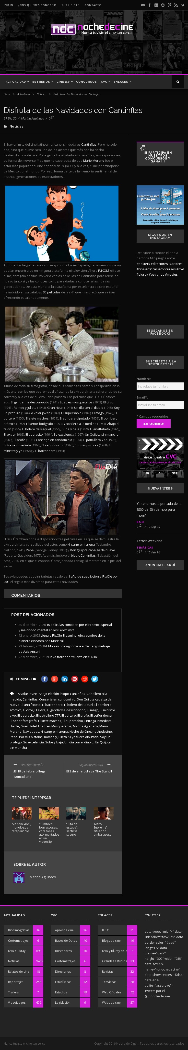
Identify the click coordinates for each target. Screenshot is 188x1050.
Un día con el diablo (79, 742)
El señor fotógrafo (23, 721)
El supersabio (73, 721)
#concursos (167, 269)
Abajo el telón (49, 693)
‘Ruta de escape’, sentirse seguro (72, 829)
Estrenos (41, 81)
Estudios (61, 992)
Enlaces (121, 81)
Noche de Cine (80, 731)
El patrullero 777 (48, 715)
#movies (171, 274)
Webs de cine (111, 1002)
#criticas (151, 269)
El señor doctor (101, 715)
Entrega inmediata (98, 721)
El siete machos (49, 721)
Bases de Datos (66, 941)
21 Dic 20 (10, 118)
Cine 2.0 (63, 81)
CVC (104, 81)
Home (7, 94)
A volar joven (27, 693)
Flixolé (14, 726)
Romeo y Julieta (55, 737)
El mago (92, 710)
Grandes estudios (114, 961)
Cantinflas (30, 699)
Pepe (14, 737)
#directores (159, 263)
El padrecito (26, 715)
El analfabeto (31, 704)
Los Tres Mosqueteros (54, 726)
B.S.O (140, 522)
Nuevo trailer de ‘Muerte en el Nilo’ (72, 657)
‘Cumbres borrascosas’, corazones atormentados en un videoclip (49, 833)
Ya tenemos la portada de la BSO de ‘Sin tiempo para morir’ (159, 509)
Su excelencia (33, 742)
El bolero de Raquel (78, 704)
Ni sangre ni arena (54, 731)
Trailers (13, 992)
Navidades (31, 731)
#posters (143, 263)
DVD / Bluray (16, 951)
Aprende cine (64, 930)
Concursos (86, 81)
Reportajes (15, 982)
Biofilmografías (18, 930)
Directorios (63, 972)
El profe (83, 715)
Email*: (142, 397)
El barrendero (52, 704)
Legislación (62, 1002)
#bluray (142, 274)
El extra (40, 710)
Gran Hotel (29, 726)
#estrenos (156, 274)
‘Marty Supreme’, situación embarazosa (102, 829)
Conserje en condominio (57, 699)
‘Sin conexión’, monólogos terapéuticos (21, 827)
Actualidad (16, 81)
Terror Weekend (149, 541)
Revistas (107, 972)
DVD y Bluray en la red (117, 951)
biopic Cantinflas (72, 693)
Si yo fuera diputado (83, 737)
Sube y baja (54, 742)
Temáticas (145, 547)
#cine (141, 269)
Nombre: (144, 379)
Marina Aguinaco (32, 118)
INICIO (8, 5)
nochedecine (102, 731)
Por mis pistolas (31, 737)
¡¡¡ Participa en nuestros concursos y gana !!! (158, 157)
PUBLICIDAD (71, 5)
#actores (176, 263)
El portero (68, 715)
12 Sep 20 (153, 527)
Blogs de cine (111, 941)
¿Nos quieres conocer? (37, 5)
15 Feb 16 (153, 552)
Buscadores (63, 951)
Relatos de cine (18, 972)
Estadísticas (63, 982)
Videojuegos (16, 1002)
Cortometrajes (18, 941)
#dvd (180, 269)
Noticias (42, 94)
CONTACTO (93, 5)
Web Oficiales (111, 992)
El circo (28, 710)
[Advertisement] (71, 57)
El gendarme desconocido (66, 710)
